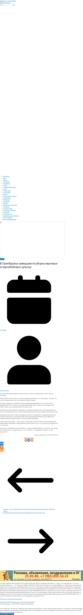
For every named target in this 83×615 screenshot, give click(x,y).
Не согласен (10, 614)
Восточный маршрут (10, 219)
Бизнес (5, 203)
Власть (5, 194)
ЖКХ (4, 178)
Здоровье (6, 201)
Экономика (6, 192)
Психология (7, 191)
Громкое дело (7, 209)
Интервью (6, 183)
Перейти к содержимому (8, 1)
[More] (32, 440)
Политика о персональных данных (11, 599)
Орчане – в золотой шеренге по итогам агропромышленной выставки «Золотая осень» (29, 510)
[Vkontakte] (28, 440)
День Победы (7, 217)
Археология (7, 198)
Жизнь (5, 180)
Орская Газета (4, 390)
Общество (6, 182)
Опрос (5, 185)
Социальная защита (9, 187)
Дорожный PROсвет (9, 210)
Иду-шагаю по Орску (10, 196)
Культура (6, 207)
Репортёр (6, 176)
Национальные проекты (11, 216)
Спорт (5, 189)
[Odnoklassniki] (25, 440)
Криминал (6, 200)
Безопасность (7, 214)
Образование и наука (10, 205)
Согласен (3, 614)
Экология (6, 212)
